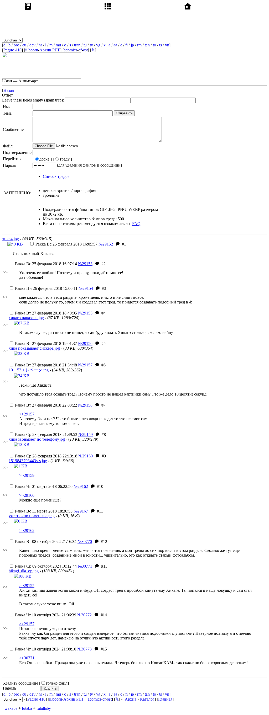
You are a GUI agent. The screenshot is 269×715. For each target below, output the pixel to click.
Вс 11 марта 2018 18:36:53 (44, 511)
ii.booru (31, 50)
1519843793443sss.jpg (28, 460)
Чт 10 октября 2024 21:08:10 (45, 649)
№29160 (85, 456)
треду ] (66, 159)
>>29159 (26, 475)
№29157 (85, 365)
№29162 (81, 486)
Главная (165, 699)
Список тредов (56, 176)
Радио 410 (12, 50)
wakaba (10, 708)
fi (126, 45)
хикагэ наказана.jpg (26, 318)
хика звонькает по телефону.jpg (37, 439)
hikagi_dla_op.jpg (24, 571)
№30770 (84, 541)
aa (115, 45)
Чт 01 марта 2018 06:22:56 (44, 486)
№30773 (84, 649)
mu (58, 45)
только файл (57, 683)
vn (167, 45)
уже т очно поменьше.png (32, 516)
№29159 (85, 434)
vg (98, 45)
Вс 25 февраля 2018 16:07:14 (46, 264)
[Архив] (63, 40)
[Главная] (222, 40)
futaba (27, 708)
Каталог (147, 699)
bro (16, 45)
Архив (131, 699)
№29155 (85, 313)
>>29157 (26, 414)
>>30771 (26, 658)
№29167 (81, 511)
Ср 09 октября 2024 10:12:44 (46, 566)
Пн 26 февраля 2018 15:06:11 (46, 288)
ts (160, 45)
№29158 (85, 405)
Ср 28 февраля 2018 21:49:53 (46, 434)
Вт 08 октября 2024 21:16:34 (45, 541)
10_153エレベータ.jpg (29, 370)
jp (132, 45)
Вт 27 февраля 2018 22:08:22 (46, 405)
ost (85, 50)
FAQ (136, 223)
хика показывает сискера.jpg (34, 348)
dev (32, 45)
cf (80, 50)
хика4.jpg (10, 239)
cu (24, 45)
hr (40, 45)
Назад (8, 90)
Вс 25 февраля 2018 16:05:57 (66, 244)
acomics (70, 50)
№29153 (85, 264)
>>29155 (26, 585)
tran (77, 45)
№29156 (85, 343)
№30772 (84, 615)
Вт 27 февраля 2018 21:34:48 (46, 365)
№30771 (85, 566)
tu (85, 45)
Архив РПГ (49, 50)
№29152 (106, 244)
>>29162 (26, 530)
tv (91, 45)
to (154, 45)
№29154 (86, 288)
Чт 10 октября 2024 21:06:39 (45, 615)
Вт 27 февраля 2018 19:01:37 (46, 343)
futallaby (44, 708)
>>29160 (26, 495)
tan (147, 45)
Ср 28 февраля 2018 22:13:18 (46, 456)
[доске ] (42, 159)
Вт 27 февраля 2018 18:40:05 (46, 313)
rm (139, 45)
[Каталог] (143, 40)
